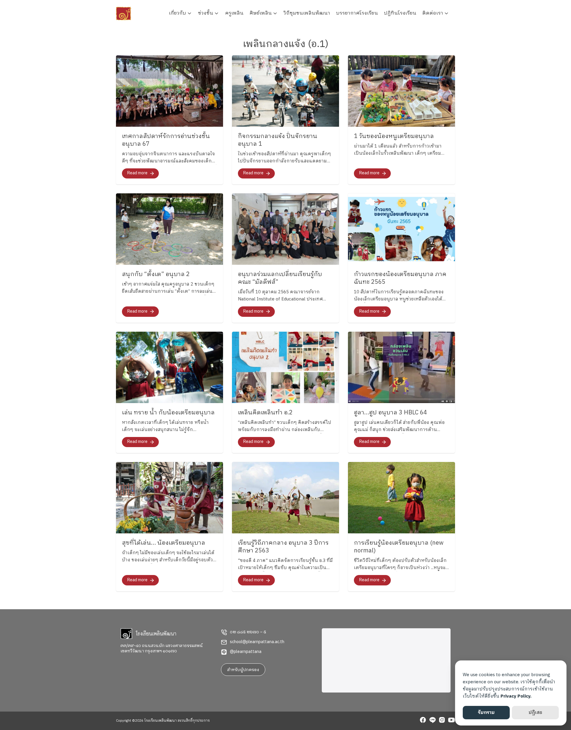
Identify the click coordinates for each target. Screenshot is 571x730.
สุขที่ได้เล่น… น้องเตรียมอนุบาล (163, 543)
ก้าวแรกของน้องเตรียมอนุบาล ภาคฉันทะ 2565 (400, 278)
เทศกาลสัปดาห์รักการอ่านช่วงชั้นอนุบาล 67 (166, 140)
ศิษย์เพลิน (261, 13)
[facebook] (422, 720)
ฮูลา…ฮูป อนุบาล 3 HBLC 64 (390, 413)
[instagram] (441, 720)
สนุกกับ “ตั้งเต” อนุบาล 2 (156, 274)
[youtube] (451, 720)
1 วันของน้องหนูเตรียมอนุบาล (394, 136)
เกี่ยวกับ (177, 13)
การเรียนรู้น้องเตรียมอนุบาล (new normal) (398, 547)
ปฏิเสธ (535, 712)
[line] (432, 720)
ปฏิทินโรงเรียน (400, 13)
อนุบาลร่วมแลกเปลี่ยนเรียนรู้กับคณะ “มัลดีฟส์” (280, 278)
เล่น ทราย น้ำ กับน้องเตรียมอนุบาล (168, 413)
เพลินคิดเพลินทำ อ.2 (265, 413)
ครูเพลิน (234, 13)
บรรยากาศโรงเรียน (357, 13)
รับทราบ (486, 712)
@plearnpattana (245, 651)
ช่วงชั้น (205, 13)
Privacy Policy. (516, 696)
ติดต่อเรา (432, 13)
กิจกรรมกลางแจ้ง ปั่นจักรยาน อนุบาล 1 (277, 140)
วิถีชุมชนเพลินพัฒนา (307, 13)
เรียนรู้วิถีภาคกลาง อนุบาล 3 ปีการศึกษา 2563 (283, 547)
